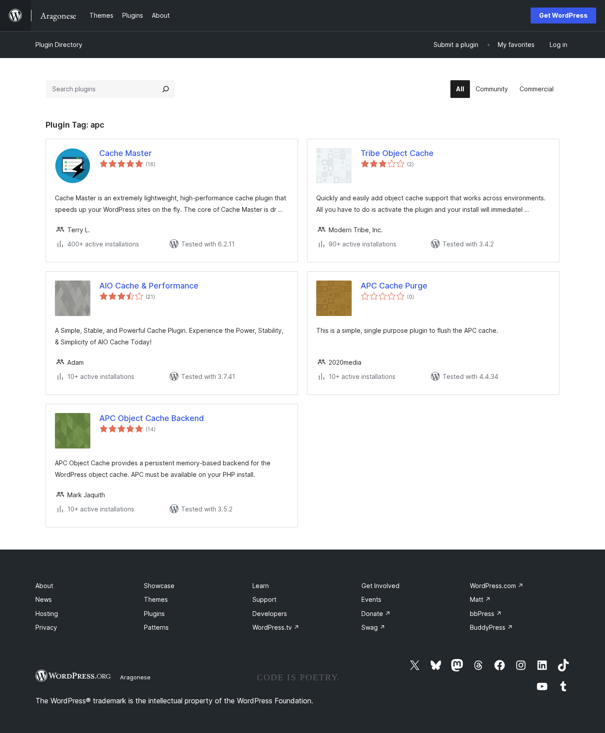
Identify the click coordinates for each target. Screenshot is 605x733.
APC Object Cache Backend (151, 418)
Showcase (159, 585)
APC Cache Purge (394, 285)
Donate (376, 613)
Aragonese (135, 677)
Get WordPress (563, 15)
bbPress (486, 613)
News (43, 599)
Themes (156, 599)
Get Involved (380, 585)
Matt (480, 599)
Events (371, 599)
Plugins (154, 613)
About (44, 585)
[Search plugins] (166, 89)
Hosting (46, 613)
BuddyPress (491, 627)
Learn (260, 585)
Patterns (156, 627)
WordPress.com (497, 585)
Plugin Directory (58, 44)
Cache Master (125, 153)
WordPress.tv (275, 627)
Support (264, 599)
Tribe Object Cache (397, 153)
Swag (373, 627)
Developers (269, 613)
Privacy (46, 627)
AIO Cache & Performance (148, 285)
